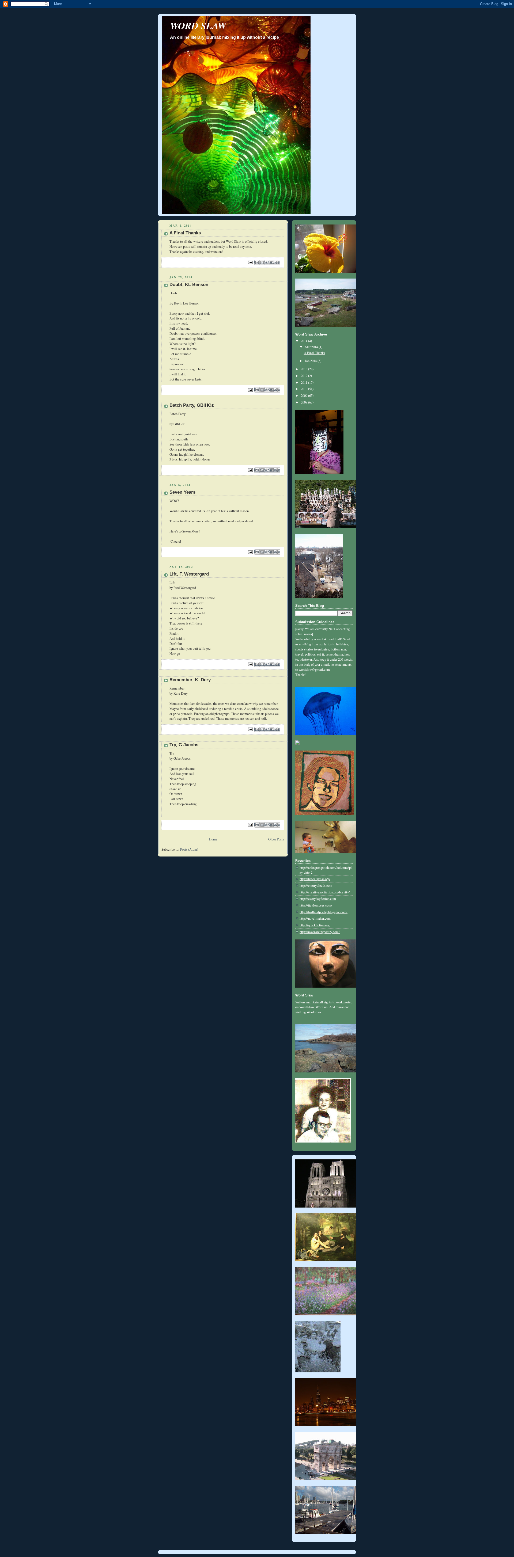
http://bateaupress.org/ (315, 879)
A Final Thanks (185, 232)
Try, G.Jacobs (183, 744)
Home (213, 839)
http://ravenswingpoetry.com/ (320, 932)
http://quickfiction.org (315, 925)
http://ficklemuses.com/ (316, 905)
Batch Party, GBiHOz (191, 405)
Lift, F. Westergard (189, 574)
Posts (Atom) (189, 849)
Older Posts (276, 839)
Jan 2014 (311, 361)
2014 (304, 341)
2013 (304, 369)
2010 (304, 389)
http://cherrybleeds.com (316, 885)
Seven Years (182, 492)
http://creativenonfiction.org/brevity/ (325, 892)
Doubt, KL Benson (188, 284)
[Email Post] (250, 262)
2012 (304, 376)
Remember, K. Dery (190, 679)
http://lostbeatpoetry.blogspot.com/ (323, 912)
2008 (304, 402)
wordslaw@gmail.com (314, 669)
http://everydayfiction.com (318, 898)
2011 (304, 382)
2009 (304, 395)
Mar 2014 (312, 347)
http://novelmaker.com (315, 918)
